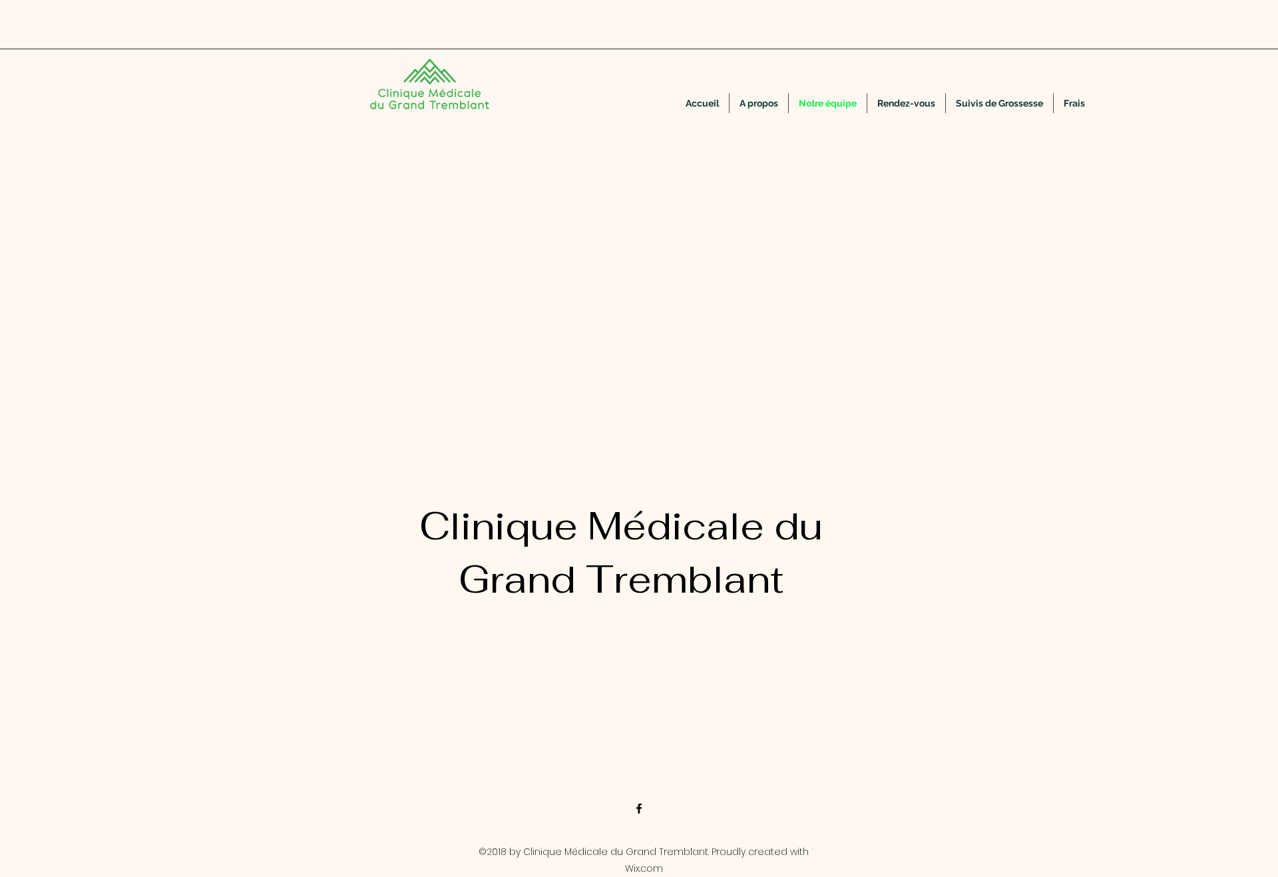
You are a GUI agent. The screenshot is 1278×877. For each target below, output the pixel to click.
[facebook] (639, 808)
